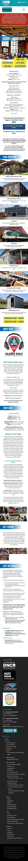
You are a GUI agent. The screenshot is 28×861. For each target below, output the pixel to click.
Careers (9, 830)
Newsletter (9, 832)
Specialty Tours (10, 766)
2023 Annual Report (12, 806)
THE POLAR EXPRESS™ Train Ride (15, 785)
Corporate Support (11, 804)
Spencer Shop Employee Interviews (15, 819)
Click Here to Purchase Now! (14, 127)
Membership (10, 800)
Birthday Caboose (10, 757)
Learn (8, 813)
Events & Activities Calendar (13, 764)
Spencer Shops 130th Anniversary (15, 823)
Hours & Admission (10, 742)
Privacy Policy (10, 836)
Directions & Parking (11, 746)
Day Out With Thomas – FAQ (15, 778)
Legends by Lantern (12, 783)
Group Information (10, 744)
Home (6, 739)
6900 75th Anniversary (12, 821)
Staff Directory (10, 834)
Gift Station (21, 200)
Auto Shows (10, 770)
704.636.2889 (6, 602)
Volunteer (9, 802)
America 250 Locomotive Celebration (16, 774)
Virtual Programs (11, 817)
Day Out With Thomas (12, 776)
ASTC (23, 590)
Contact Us (9, 828)
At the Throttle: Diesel (12, 772)
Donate (9, 799)
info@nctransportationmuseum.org (14, 726)
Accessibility (9, 748)
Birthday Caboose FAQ (12, 759)
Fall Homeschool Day (12, 781)
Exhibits (8, 750)
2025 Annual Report (12, 808)
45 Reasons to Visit (11, 815)
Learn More (14, 113)
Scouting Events (11, 768)
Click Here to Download (16, 395)
